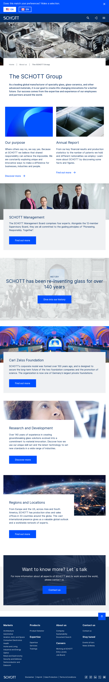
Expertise (34, 642)
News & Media (89, 646)
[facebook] (86, 677)
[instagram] (90, 677)
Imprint (39, 677)
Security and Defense (12, 659)
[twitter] (99, 677)
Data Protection (50, 677)
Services (33, 646)
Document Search (63, 637)
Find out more (64, 172)
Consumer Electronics (12, 640)
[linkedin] (95, 677)
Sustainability (61, 634)
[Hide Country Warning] (104, 4)
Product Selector (37, 631)
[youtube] (104, 677)
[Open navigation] (104, 18)
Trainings (33, 649)
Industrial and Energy (12, 650)
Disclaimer (29, 677)
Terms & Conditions (68, 677)
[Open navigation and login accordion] (96, 18)
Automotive (8, 634)
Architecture (8, 631)
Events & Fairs (88, 642)
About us (23, 64)
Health (6, 643)
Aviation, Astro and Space (14, 637)
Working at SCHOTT (64, 649)
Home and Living (10, 646)
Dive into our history (54, 299)
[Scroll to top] (102, 616)
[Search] (88, 18)
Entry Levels (61, 652)
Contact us (54, 589)
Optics (6, 653)
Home (12, 64)
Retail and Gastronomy (12, 656)
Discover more (13, 175)
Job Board (60, 655)
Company (60, 631)
